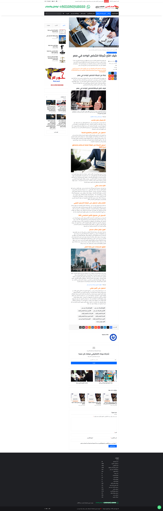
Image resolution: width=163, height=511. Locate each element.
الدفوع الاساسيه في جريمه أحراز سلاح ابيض (53, 30)
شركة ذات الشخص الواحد (87, 313)
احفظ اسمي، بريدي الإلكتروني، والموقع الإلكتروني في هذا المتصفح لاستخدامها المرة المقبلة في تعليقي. (98, 443)
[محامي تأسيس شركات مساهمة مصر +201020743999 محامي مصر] (110, 397)
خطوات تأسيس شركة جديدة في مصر (94, 284)
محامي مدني (115, 495)
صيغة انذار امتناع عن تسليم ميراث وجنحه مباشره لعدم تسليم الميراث (53, 58)
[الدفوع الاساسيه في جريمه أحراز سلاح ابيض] (62, 31)
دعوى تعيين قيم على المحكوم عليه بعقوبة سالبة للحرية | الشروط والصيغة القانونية (89, 1)
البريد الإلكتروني (114, 437)
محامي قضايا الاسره (91, 13)
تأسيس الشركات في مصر (98, 310)
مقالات (108, 13)
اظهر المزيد (56, 132)
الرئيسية (114, 49)
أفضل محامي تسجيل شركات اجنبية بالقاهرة (78, 403)
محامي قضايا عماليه (114, 493)
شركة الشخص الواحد (99, 313)
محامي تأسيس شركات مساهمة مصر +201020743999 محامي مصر (110, 403)
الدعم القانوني (115, 465)
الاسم (115, 432)
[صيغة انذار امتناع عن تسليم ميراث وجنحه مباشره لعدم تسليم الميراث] (62, 59)
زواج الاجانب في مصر (75, 13)
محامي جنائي (83, 13)
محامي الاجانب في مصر (113, 487)
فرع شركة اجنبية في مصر (84, 319)
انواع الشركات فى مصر (99, 308)
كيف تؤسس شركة (100, 321)
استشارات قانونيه (114, 463)
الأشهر (64, 25)
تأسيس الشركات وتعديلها (101, 13)
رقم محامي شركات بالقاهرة (96, 116)
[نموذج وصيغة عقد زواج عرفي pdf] (62, 39)
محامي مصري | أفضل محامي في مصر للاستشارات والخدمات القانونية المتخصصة (62, 109)
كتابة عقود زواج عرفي (114, 485)
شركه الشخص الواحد (99, 316)
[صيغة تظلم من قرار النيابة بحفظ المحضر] (62, 47)
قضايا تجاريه (115, 477)
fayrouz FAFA (112, 61)
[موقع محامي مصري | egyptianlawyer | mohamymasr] (107, 7)
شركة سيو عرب (79, 508)
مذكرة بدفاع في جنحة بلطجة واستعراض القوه (52, 51)
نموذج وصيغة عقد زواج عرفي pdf (52, 36)
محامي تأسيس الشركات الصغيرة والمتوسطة (95, 403)
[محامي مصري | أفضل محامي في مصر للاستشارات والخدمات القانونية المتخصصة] (61, 102)
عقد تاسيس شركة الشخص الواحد (85, 316)
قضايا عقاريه (115, 481)
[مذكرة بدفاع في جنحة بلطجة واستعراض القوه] (62, 52)
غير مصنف (116, 473)
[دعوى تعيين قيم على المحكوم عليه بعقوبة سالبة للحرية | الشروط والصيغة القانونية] (50, 102)
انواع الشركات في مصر (86, 308)
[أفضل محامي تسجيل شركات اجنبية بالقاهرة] (78, 397)
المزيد (68, 13)
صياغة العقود (115, 471)
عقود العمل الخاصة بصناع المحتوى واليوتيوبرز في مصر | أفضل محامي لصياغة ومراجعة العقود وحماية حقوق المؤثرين (50, 124)
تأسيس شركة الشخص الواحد (84, 310)
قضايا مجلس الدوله (114, 483)
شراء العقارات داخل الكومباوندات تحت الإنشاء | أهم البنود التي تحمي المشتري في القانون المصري (61, 123)
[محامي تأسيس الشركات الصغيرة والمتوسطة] (94, 397)
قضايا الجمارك (115, 475)
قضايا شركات (115, 479)
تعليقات (48, 25)
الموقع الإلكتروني (90, 437)
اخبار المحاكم (115, 461)
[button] (159, 507)
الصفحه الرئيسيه (115, 13)
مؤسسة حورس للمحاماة (95, 508)
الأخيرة (56, 25)
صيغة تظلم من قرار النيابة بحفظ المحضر (53, 46)
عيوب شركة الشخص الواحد (98, 319)
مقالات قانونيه (115, 497)
